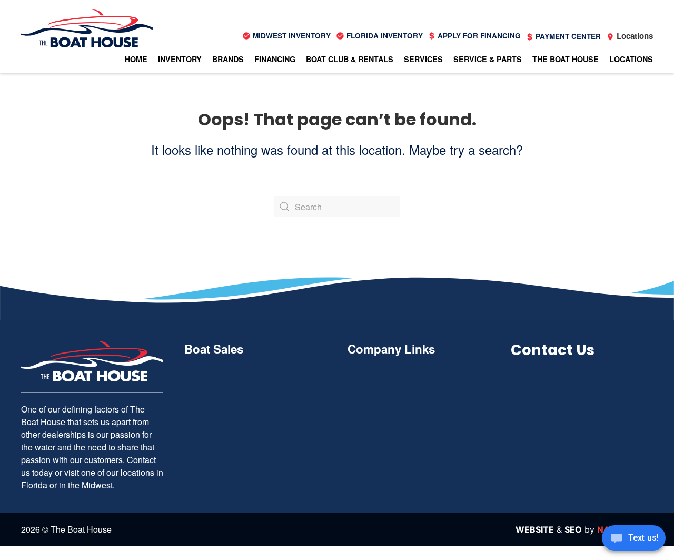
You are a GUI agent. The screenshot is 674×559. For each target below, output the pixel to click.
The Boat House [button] (565, 59)
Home (136, 59)
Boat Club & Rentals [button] (349, 59)
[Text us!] (633, 539)
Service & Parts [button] (487, 59)
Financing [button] (274, 59)
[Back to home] (87, 28)
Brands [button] (228, 59)
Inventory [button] (180, 59)
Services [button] (423, 59)
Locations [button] (631, 59)
